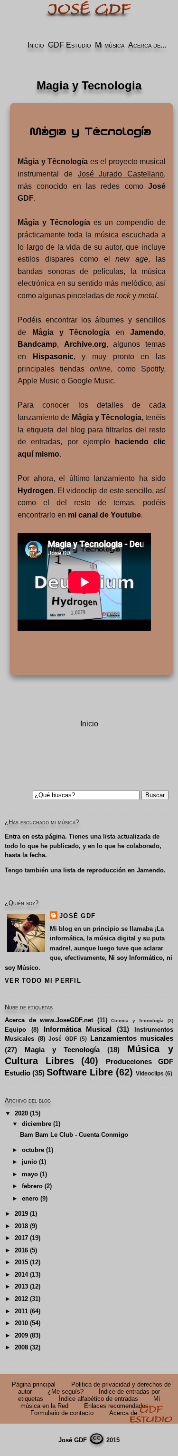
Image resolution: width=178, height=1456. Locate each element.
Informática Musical (78, 1029)
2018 (21, 1226)
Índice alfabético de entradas (98, 1398)
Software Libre (80, 1071)
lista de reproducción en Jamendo (113, 870)
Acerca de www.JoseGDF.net (49, 1020)
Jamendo (147, 332)
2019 (21, 1213)
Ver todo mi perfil (43, 980)
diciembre (36, 1123)
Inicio (36, 45)
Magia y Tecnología (62, 1050)
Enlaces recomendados (116, 1405)
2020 (21, 1113)
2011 (21, 1311)
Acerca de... (147, 45)
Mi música (109, 45)
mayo (30, 1174)
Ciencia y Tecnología (137, 1020)
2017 (21, 1237)
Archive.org (85, 344)
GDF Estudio (69, 45)
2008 (21, 1347)
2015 (21, 1262)
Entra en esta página (35, 836)
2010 (21, 1323)
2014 (21, 1274)
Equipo (15, 1029)
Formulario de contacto (62, 1413)
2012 (21, 1298)
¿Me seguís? (65, 1391)
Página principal (34, 1384)
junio (29, 1161)
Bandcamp (37, 344)
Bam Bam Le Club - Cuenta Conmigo (74, 1134)
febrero (32, 1186)
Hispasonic (53, 356)
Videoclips (150, 1073)
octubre (33, 1149)
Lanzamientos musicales (132, 1038)
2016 (21, 1250)
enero (30, 1198)
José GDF (77, 915)
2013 (21, 1286)
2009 (21, 1335)
